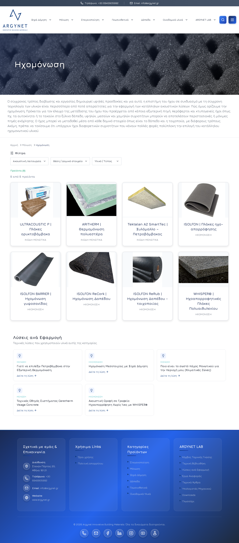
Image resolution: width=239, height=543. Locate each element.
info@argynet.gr (49, 488)
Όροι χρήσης (85, 457)
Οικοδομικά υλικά (173, 19)
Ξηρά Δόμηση (39, 19)
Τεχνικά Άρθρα (191, 482)
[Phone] (84, 533)
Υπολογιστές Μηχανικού (196, 488)
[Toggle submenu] (50, 20)
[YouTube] (143, 533)
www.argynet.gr (41, 499)
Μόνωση (64, 19)
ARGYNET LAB (203, 19)
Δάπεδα (145, 19)
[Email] (96, 533)
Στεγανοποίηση (90, 19)
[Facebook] (108, 533)
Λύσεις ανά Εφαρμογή (195, 469)
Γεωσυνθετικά (120, 19)
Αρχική (14, 144)
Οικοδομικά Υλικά (140, 493)
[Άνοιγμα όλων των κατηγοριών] (232, 20)
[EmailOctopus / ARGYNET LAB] (155, 533)
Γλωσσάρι (188, 501)
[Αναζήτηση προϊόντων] (222, 20)
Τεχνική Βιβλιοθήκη (193, 463)
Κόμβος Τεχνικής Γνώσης (197, 457)
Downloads (188, 494)
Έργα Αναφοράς (192, 476)
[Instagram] (131, 533)
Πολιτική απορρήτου (90, 463)
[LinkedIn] (119, 533)
